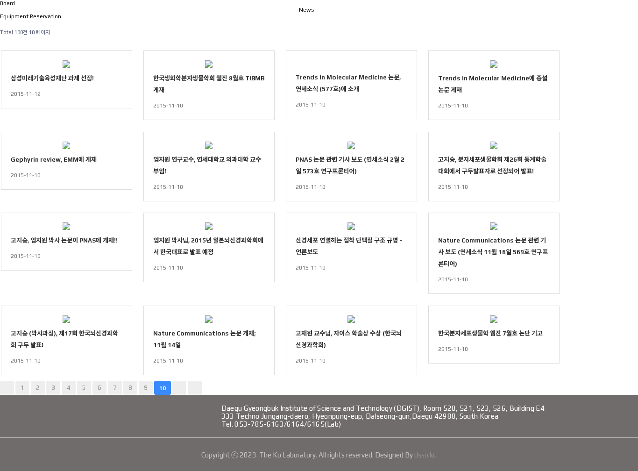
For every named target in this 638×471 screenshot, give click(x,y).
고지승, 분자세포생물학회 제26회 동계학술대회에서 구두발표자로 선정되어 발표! (492, 165)
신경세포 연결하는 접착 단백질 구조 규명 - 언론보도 (349, 246)
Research (523, 23)
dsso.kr (424, 455)
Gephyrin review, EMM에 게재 (54, 159)
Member (452, 23)
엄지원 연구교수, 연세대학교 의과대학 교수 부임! (207, 165)
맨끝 (195, 388)
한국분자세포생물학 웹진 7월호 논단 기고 (490, 333)
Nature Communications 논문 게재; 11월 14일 (204, 339)
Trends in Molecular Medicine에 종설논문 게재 (492, 84)
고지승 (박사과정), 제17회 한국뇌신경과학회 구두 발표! (64, 339)
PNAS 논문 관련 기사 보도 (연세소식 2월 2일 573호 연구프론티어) (350, 165)
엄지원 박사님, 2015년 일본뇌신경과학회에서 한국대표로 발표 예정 (208, 246)
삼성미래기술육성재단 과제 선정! (52, 78)
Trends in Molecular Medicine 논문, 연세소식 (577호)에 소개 (348, 83)
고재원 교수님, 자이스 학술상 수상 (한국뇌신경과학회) (349, 339)
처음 (7, 388)
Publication (598, 23)
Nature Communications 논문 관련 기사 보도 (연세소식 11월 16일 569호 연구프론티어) (493, 252)
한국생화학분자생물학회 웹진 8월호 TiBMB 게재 (208, 84)
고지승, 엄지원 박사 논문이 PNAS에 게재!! (64, 240)
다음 (179, 388)
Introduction (375, 23)
